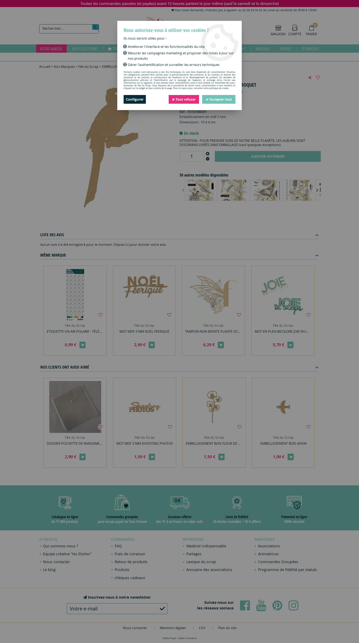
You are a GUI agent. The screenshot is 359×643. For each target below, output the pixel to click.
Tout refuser (185, 99)
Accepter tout (220, 99)
